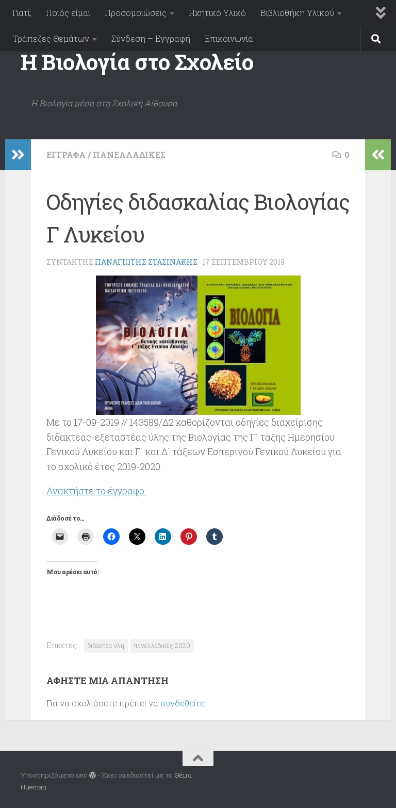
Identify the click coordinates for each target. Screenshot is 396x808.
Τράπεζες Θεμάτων (50, 38)
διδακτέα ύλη (106, 645)
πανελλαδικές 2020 (162, 645)
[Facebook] (368, 776)
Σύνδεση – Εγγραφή (150, 38)
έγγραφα (66, 154)
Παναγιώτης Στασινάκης (146, 262)
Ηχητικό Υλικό (217, 12)
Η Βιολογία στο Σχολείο (137, 61)
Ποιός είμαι (68, 12)
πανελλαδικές (129, 154)
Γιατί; (21, 12)
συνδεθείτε (182, 703)
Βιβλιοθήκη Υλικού (297, 12)
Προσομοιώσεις (136, 12)
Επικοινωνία (229, 38)
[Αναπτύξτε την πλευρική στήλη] (18, 154)
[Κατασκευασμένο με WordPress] (92, 775)
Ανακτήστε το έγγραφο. (96, 490)
